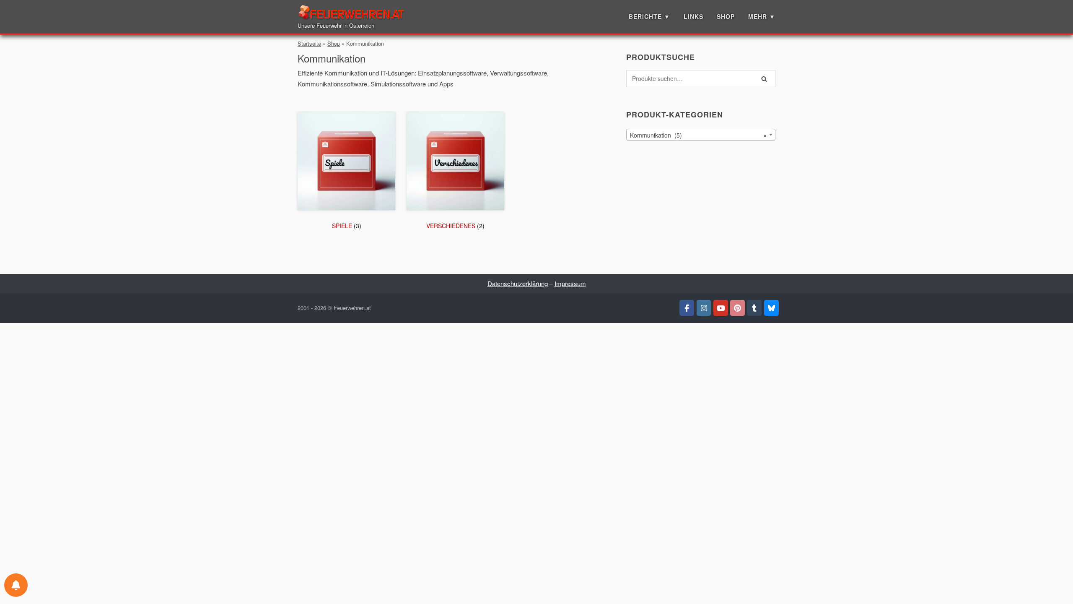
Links (693, 16)
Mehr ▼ (761, 16)
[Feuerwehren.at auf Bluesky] (771, 308)
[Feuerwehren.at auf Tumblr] (754, 308)
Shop (726, 16)
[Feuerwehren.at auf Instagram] (704, 308)
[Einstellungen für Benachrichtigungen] (16, 585)
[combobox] (700, 135)
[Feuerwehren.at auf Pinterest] (737, 308)
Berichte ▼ (649, 16)
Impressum (570, 283)
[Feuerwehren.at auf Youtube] (720, 308)
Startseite (309, 43)
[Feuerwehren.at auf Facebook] (686, 308)
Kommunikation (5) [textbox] (698, 135)
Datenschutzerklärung (517, 283)
